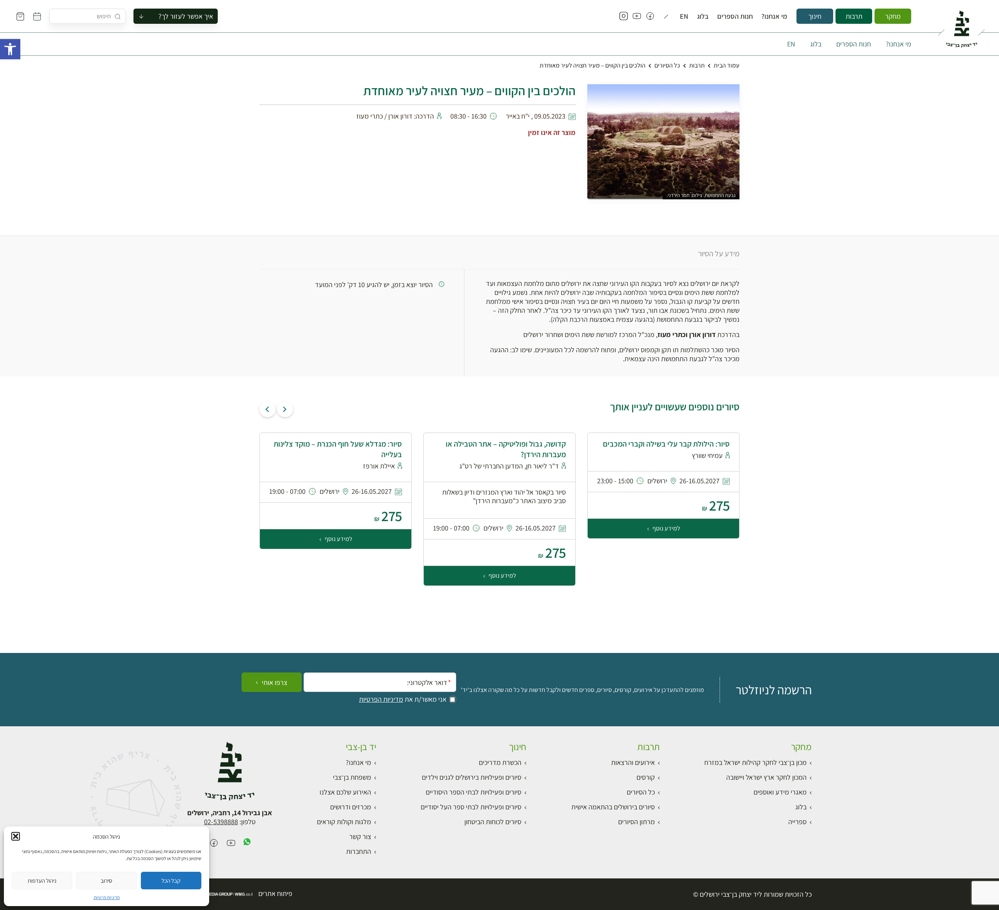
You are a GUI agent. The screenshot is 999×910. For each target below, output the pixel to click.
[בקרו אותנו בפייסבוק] (650, 16)
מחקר (893, 16)
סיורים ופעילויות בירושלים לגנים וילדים (471, 777)
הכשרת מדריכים (500, 762)
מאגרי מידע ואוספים (780, 792)
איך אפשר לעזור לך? (185, 16)
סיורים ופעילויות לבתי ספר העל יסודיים (471, 806)
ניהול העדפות (42, 880)
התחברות (358, 851)
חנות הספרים (735, 16)
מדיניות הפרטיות (381, 699)
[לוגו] (961, 26)
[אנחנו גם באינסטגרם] (623, 16)
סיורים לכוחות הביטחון (492, 821)
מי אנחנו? (774, 16)
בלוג (703, 16)
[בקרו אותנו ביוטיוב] (637, 16)
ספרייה (797, 821)
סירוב (106, 880)
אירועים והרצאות (633, 762)
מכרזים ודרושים (350, 806)
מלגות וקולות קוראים (344, 821)
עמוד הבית (726, 65)
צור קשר (360, 836)
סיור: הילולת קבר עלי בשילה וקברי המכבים (666, 444)
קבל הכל (171, 880)
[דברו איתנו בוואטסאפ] (247, 843)
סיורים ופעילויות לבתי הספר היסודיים (473, 792)
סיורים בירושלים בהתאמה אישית (613, 806)
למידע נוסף (665, 528)
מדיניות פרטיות (107, 897)
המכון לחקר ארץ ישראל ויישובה (766, 777)
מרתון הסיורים (636, 821)
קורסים (645, 777)
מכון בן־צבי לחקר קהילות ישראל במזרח (755, 762)
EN (684, 16)
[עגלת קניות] (20, 16)
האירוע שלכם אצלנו (345, 792)
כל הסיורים (667, 65)
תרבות (854, 16)
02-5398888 (221, 821)
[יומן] (37, 16)
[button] (10, 49)
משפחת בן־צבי (352, 777)
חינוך (814, 16)
